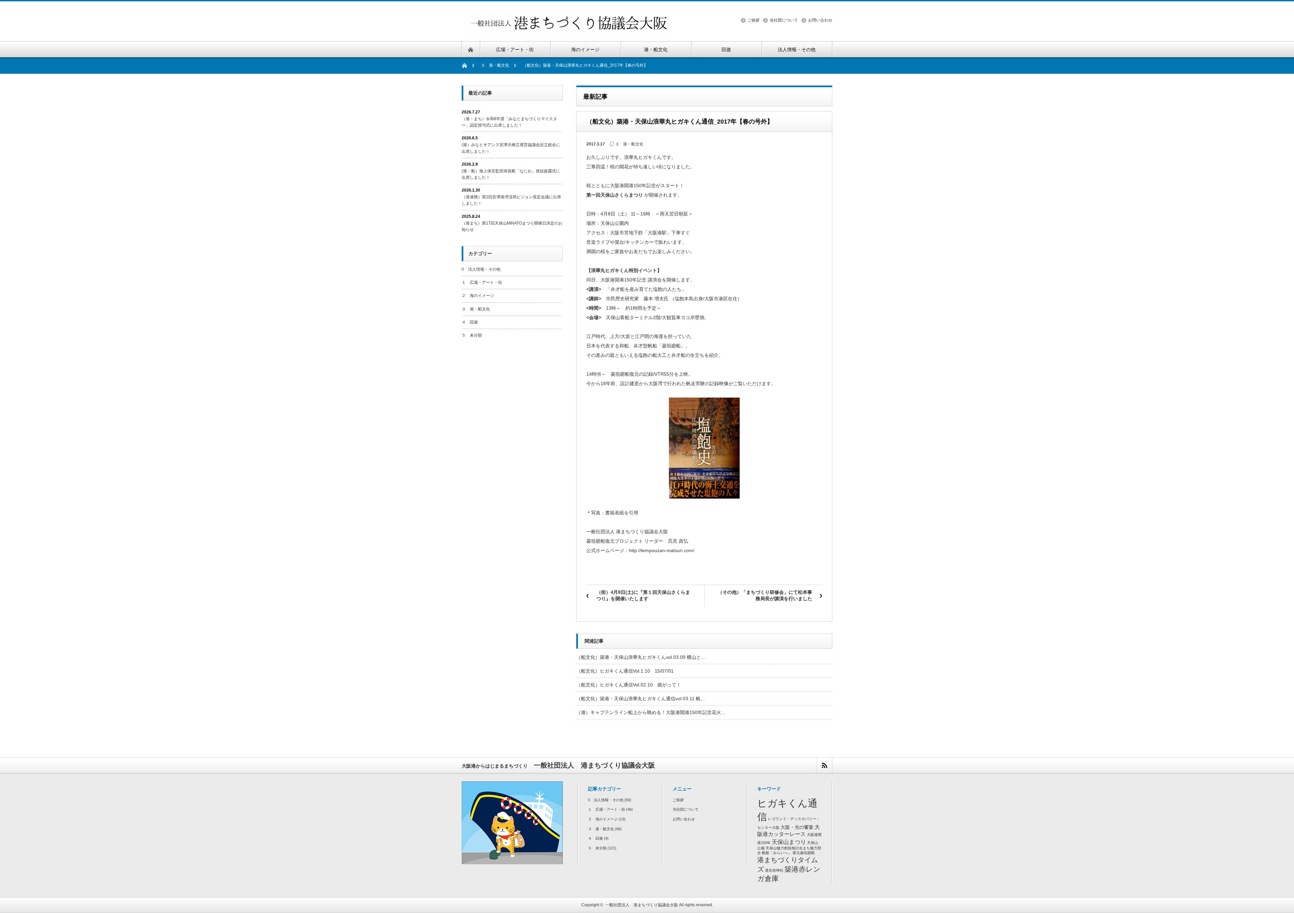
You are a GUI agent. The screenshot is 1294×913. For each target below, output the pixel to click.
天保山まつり (789, 842)
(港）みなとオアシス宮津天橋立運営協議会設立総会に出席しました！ (511, 148)
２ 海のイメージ (478, 295)
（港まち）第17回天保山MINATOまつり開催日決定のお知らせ (512, 226)
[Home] (468, 65)
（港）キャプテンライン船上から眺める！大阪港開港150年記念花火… (651, 712)
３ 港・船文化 (495, 65)
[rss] (824, 765)
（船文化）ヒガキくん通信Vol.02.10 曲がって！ (631, 684)
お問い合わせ (820, 20)
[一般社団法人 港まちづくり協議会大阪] (568, 30)
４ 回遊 (470, 322)
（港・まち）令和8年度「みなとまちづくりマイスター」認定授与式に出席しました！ (509, 122)
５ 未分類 (472, 335)
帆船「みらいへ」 (777, 853)
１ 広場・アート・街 (482, 282)
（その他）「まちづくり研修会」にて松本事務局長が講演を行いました (765, 595)
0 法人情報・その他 (481, 269)
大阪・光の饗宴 (796, 827)
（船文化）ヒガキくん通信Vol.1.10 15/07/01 (625, 671)
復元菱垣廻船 (804, 853)
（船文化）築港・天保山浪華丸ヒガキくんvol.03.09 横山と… (641, 657)
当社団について (784, 20)
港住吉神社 (774, 870)
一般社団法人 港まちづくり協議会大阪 (641, 905)
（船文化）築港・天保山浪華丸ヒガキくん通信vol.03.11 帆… (640, 698)
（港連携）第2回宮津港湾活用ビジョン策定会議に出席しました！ (511, 200)
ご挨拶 (753, 20)
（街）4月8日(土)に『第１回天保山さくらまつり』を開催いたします (643, 595)
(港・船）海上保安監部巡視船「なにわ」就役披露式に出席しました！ (511, 174)
